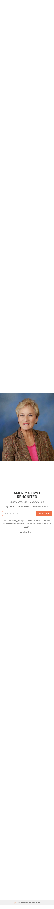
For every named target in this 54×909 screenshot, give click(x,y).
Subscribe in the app (29, 902)
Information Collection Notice (29, 523)
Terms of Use (40, 520)
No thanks (25, 532)
